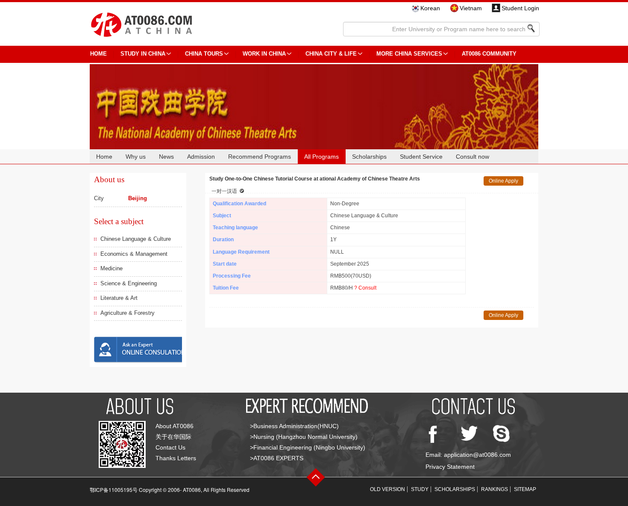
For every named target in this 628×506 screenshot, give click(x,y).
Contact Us (170, 447)
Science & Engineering (128, 283)
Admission (201, 156)
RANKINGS (494, 489)
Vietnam (471, 8)
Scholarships (369, 156)
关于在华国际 (173, 436)
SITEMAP (525, 489)
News (166, 156)
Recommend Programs (259, 156)
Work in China (264, 53)
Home (104, 156)
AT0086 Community (489, 53)
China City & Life (331, 53)
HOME (98, 53)
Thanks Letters (176, 458)
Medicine (111, 268)
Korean (430, 8)
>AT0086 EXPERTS (276, 458)
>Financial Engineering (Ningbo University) (307, 447)
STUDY (419, 489)
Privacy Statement (450, 466)
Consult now (472, 156)
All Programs (321, 156)
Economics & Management (133, 254)
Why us (136, 156)
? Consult (365, 288)
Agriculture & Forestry (127, 313)
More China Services (409, 53)
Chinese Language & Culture (135, 239)
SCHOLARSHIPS (454, 489)
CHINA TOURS (204, 53)
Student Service (421, 156)
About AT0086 (175, 426)
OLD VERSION (387, 489)
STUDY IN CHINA (142, 53)
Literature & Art (119, 298)
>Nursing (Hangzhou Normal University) (304, 436)
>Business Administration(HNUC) (294, 426)
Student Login (520, 8)
